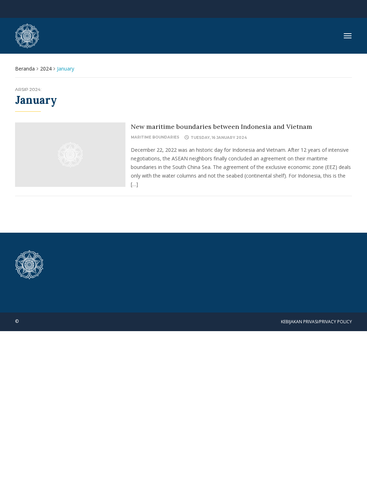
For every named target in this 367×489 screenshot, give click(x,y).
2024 (46, 68)
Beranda (25, 68)
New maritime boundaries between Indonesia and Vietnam (221, 126)
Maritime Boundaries (155, 137)
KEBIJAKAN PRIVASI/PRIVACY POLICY (316, 322)
